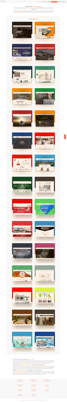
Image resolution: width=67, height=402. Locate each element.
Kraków (33, 395)
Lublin (47, 385)
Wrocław (19, 395)
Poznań (33, 390)
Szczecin (33, 385)
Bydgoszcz (47, 380)
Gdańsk (20, 390)
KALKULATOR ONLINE (54, 1)
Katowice (33, 380)
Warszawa (20, 380)
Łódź (47, 390)
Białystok (19, 385)
